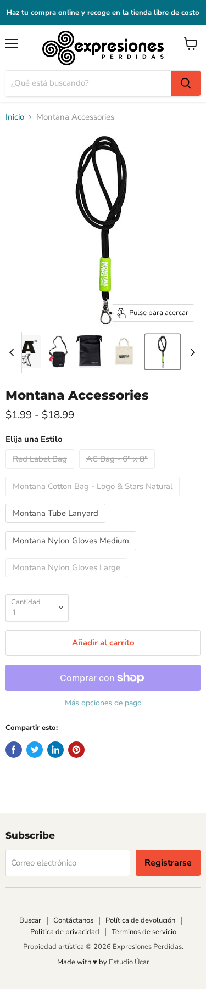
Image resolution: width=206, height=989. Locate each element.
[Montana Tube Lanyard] (56, 525)
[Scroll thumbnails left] (13, 352)
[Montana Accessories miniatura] (58, 351)
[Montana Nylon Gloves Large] (67, 580)
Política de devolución (140, 920)
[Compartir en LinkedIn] (55, 749)
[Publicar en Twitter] (34, 749)
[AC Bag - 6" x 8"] (118, 471)
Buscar (30, 920)
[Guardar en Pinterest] (76, 749)
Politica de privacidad (64, 932)
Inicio (14, 117)
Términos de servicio (144, 932)
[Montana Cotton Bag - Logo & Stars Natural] (93, 498)
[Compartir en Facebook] (13, 749)
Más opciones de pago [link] (103, 703)
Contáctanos (73, 920)
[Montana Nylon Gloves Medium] (72, 553)
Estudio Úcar (129, 962)
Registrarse (168, 863)
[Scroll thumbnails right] (190, 352)
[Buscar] (186, 83)
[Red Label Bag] (41, 471)
